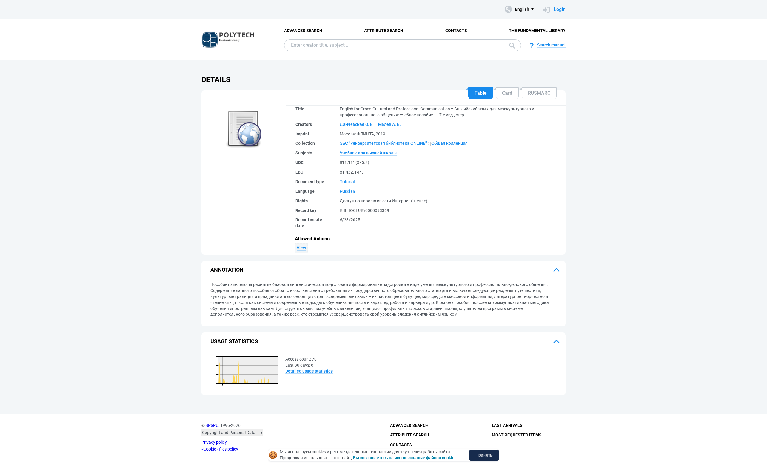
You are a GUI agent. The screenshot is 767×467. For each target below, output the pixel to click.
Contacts (456, 30)
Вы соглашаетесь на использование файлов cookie (404, 457)
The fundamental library (537, 30)
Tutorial (347, 181)
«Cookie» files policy (219, 449)
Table (481, 93)
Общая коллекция (449, 143)
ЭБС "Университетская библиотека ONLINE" (383, 143)
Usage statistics (234, 341)
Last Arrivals (507, 425)
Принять (484, 455)
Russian (347, 191)
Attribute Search (383, 30)
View (301, 247)
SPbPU (212, 425)
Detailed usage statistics (309, 371)
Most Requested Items (517, 435)
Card (507, 93)
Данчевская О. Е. (357, 124)
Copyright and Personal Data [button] (229, 432)
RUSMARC (539, 93)
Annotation (227, 269)
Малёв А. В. (389, 124)
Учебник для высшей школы (368, 152)
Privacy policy (214, 442)
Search (510, 45)
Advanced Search (303, 30)
